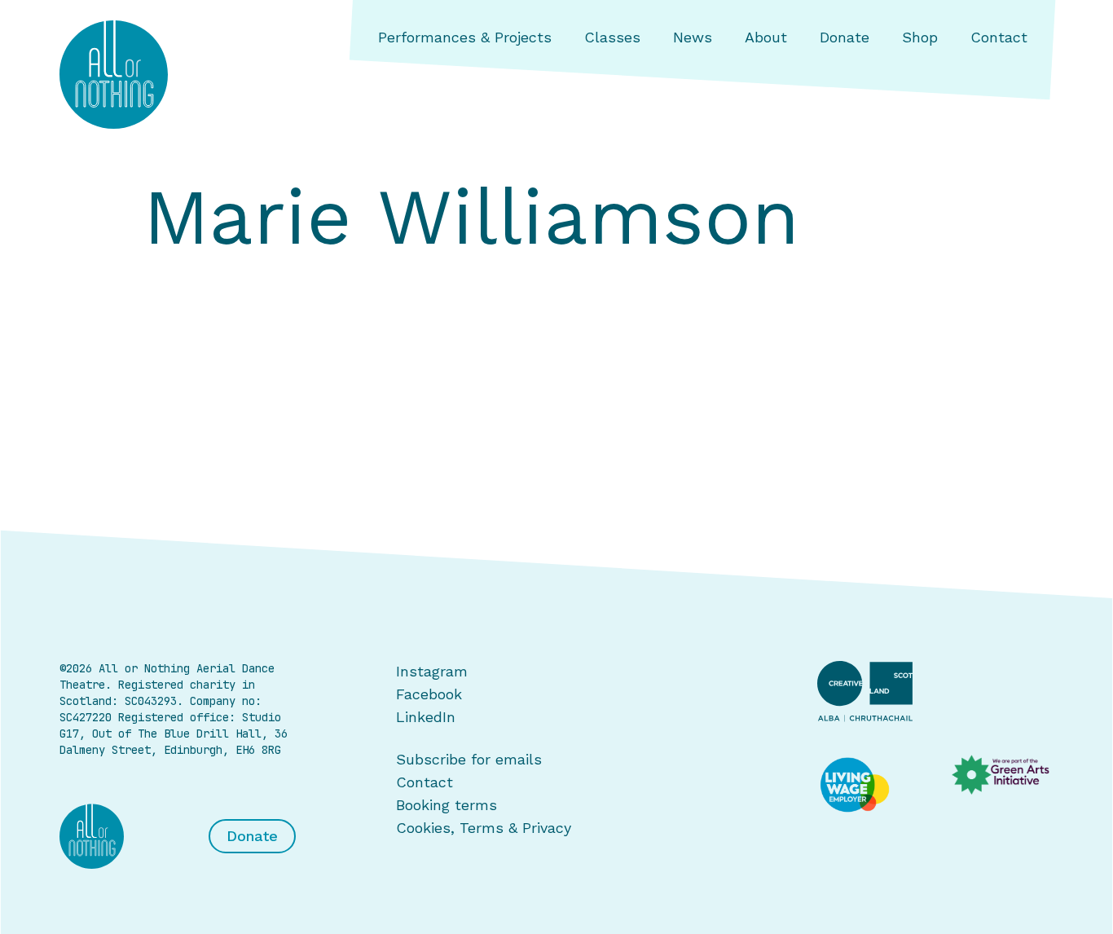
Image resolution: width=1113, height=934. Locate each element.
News (692, 37)
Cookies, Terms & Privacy (483, 827)
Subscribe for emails (469, 759)
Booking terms (446, 804)
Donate (844, 37)
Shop (920, 37)
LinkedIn (425, 716)
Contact (998, 37)
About (766, 37)
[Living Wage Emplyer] (868, 786)
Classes (612, 37)
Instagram (432, 671)
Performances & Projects (465, 37)
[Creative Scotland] (935, 691)
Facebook (429, 694)
